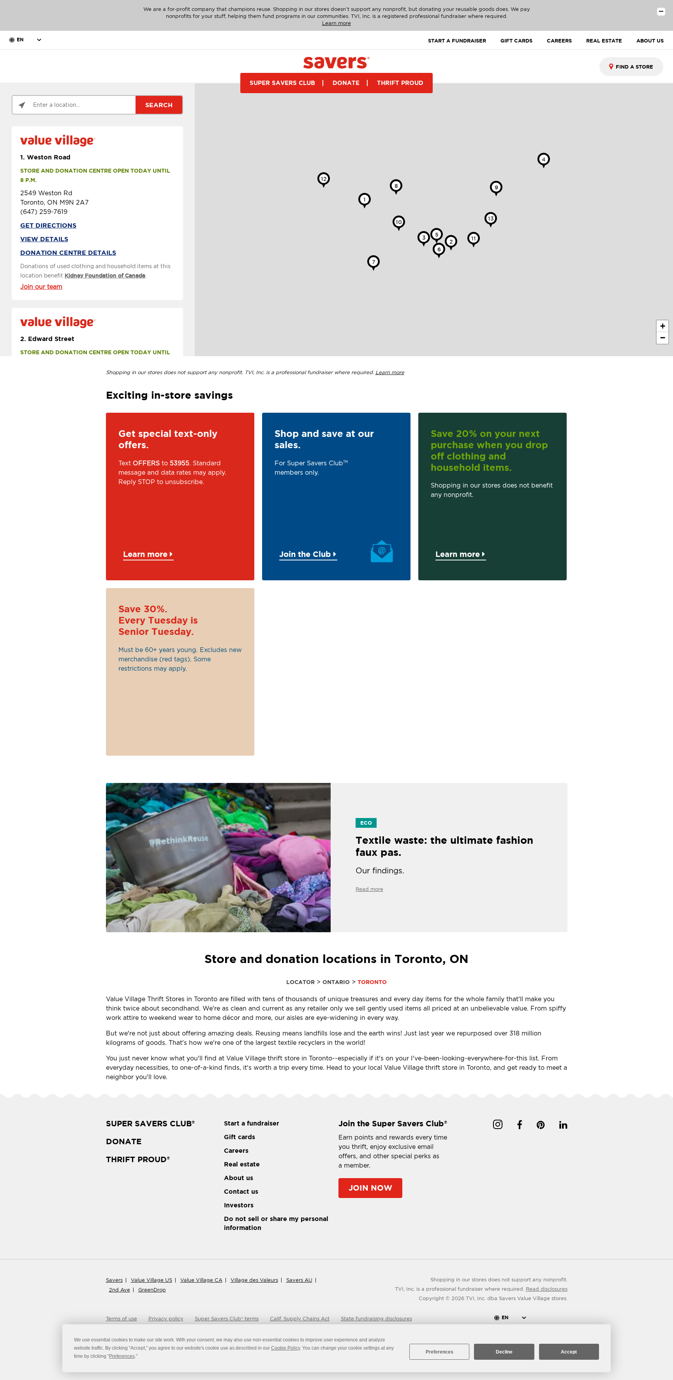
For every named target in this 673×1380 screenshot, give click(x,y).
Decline (504, 1352)
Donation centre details (68, 252)
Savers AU (299, 1280)
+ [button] (662, 326)
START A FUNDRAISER (457, 41)
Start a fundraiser (251, 1123)
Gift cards (239, 1136)
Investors (239, 1205)
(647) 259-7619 (43, 212)
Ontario (336, 982)
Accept (569, 1352)
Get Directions (48, 225)
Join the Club (306, 554)
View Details (44, 238)
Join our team (41, 286)
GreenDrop (152, 1290)
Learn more (336, 23)
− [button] (662, 338)
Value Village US (151, 1280)
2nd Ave (119, 1290)
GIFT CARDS (516, 41)
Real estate (242, 1164)
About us (238, 1177)
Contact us (241, 1191)
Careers (236, 1150)
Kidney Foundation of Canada (105, 275)
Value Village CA (201, 1280)
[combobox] (631, 66)
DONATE (346, 83)
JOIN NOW (370, 1187)
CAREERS (559, 41)
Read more (369, 889)
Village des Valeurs (254, 1280)
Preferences (439, 1352)
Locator (300, 982)
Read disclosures (546, 1289)
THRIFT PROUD (400, 83)
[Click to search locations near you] (21, 105)
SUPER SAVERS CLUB (282, 83)
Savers (114, 1280)
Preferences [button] (122, 1356)
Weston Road (45, 157)
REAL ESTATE (604, 41)
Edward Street (47, 338)
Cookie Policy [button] (285, 1348)
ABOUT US (650, 41)
